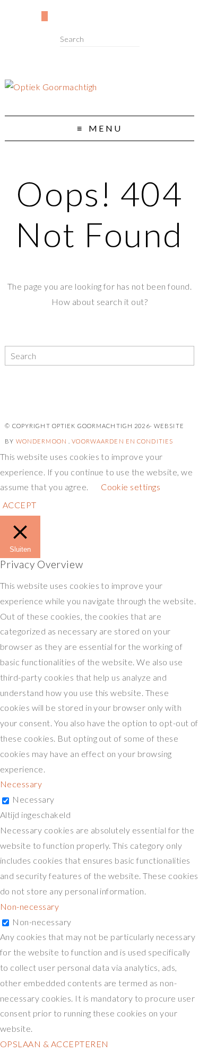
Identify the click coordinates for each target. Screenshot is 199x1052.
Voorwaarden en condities (122, 441)
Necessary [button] (21, 784)
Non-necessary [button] (29, 906)
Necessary (33, 799)
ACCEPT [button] (20, 505)
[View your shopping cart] (44, 16)
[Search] (136, 39)
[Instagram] (25, 11)
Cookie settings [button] (130, 487)
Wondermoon (41, 441)
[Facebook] (8, 11)
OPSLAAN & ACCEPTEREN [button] (54, 1044)
